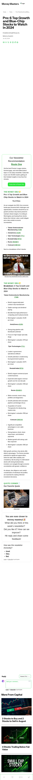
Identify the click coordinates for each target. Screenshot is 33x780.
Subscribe (10, 559)
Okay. (8, 554)
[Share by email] (4, 42)
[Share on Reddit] (15, 42)
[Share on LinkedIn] (13, 42)
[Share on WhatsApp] (17, 42)
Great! (8, 551)
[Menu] (30, 4)
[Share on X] (8, 42)
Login (5, 559)
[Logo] (22, 4)
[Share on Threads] (10, 42)
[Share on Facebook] (6, 42)
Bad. (7, 556)
